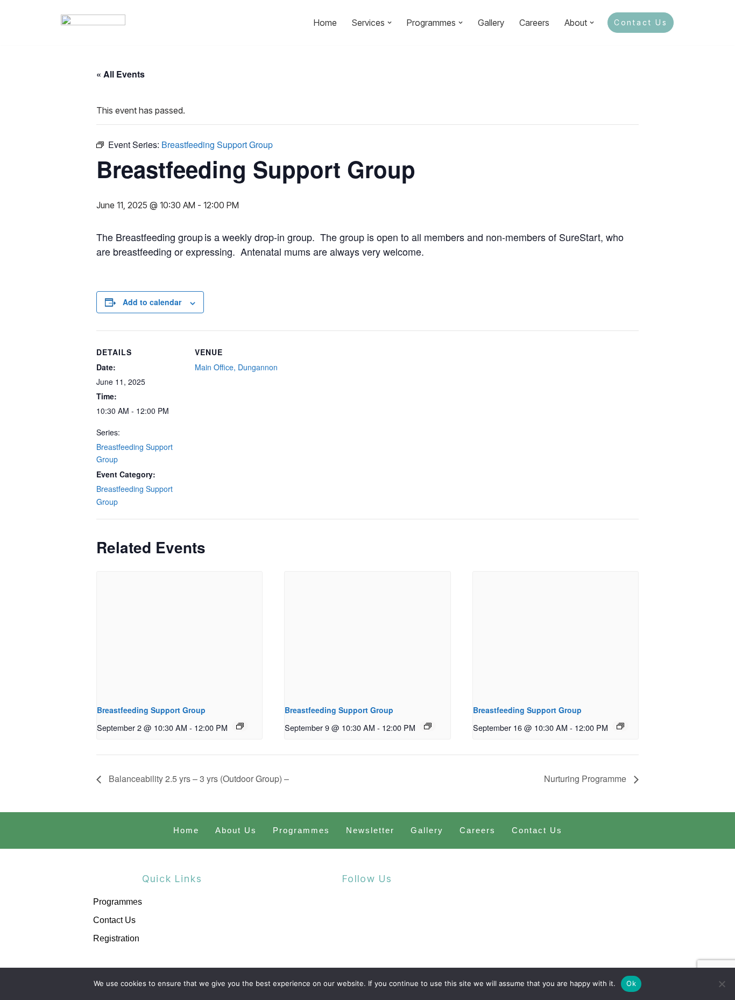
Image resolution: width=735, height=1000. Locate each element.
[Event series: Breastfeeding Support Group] (240, 726)
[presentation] (179, 633)
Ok (631, 983)
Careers (534, 22)
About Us (236, 830)
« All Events (120, 74)
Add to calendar (152, 302)
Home (325, 22)
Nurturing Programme (586, 778)
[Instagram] (393, 920)
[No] (721, 983)
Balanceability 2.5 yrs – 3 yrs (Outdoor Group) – (198, 778)
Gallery (491, 22)
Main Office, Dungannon (236, 367)
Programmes (301, 830)
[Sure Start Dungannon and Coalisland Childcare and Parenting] (93, 23)
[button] (389, 22)
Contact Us (640, 22)
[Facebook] (341, 920)
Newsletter (370, 830)
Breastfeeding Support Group (151, 710)
